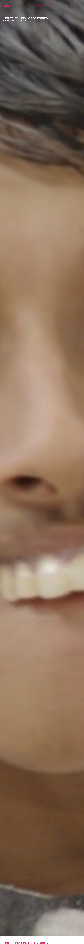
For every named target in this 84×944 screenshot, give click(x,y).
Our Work (41, 5)
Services (61, 5)
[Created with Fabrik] (0, 936)
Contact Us (74, 5)
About (51, 5)
